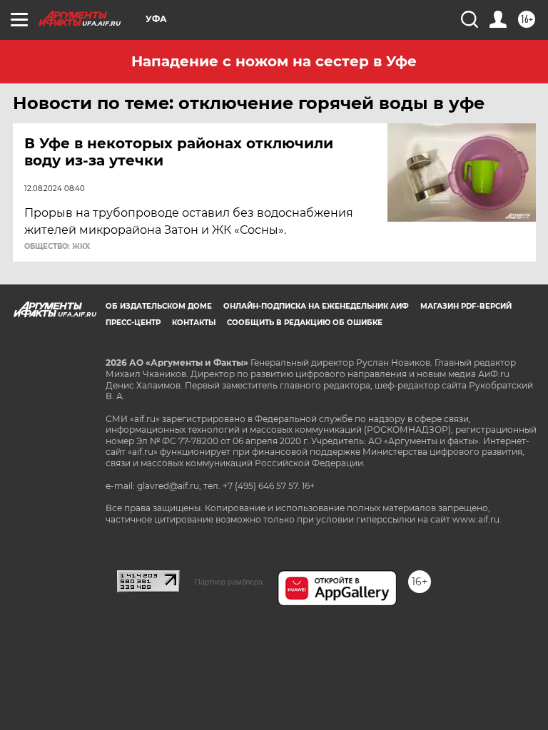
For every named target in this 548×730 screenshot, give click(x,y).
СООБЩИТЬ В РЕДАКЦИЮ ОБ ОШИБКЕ (304, 322)
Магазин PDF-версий (466, 306)
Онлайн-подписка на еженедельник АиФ (316, 306)
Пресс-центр (133, 322)
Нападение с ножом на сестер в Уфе (274, 61)
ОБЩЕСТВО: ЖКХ (57, 246)
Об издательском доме (159, 306)
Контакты (193, 322)
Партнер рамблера (229, 581)
